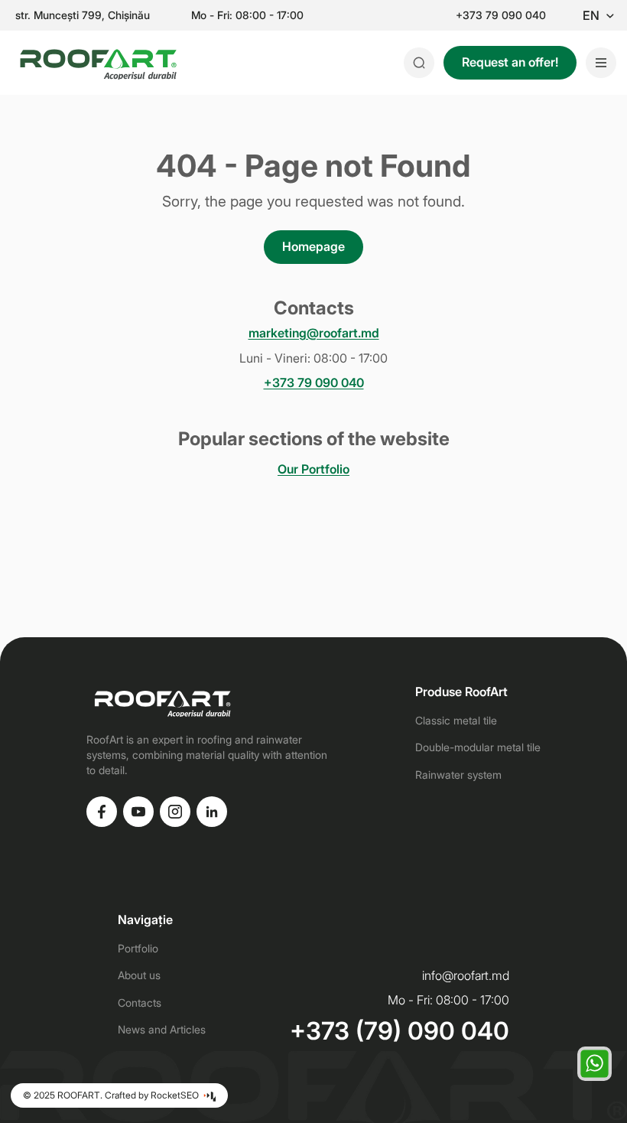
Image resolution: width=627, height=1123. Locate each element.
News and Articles (162, 1029)
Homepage (313, 246)
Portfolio (138, 948)
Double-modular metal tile (478, 747)
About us (139, 974)
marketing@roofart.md (314, 333)
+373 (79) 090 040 (399, 1031)
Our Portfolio (313, 469)
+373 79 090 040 (501, 15)
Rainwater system (458, 774)
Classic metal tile (456, 720)
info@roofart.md (465, 975)
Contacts (139, 1002)
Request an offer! (510, 62)
